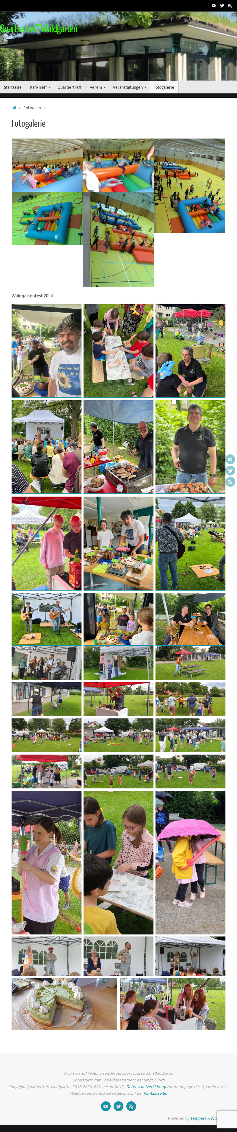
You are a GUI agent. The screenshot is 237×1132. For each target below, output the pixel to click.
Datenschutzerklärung (146, 1086)
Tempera (198, 1118)
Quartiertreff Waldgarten (38, 29)
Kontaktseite (154, 1093)
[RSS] (230, 5)
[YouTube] (214, 5)
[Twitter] (222, 5)
